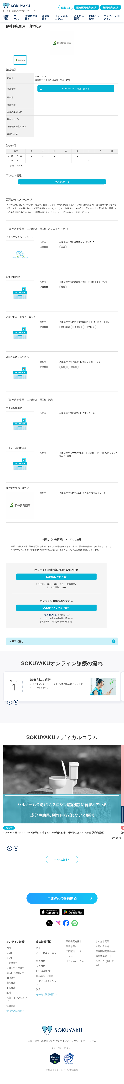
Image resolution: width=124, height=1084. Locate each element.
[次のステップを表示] (16, 702)
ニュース (16, 17)
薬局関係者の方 (111, 7)
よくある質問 (79, 17)
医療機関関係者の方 (86, 7)
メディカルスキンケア (46, 982)
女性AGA (40, 966)
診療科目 (6, 17)
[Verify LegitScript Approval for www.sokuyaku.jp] (55, 1058)
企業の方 (65, 7)
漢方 (38, 989)
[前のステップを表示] (9, 702)
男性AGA (40, 961)
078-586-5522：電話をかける (76, 88)
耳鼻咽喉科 (12, 962)
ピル (38, 947)
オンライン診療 (15, 941)
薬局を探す (46, 17)
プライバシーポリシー (62, 1047)
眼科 (8, 992)
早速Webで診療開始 (62, 898)
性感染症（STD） (45, 976)
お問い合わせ (94, 17)
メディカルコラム (61, 17)
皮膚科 (9, 952)
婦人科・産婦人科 (15, 972)
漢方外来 (11, 982)
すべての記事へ (62, 859)
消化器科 (11, 977)
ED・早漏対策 (43, 971)
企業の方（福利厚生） (105, 963)
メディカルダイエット (46, 954)
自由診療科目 (44, 941)
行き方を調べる (62, 181)
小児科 (9, 957)
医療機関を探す (31, 17)
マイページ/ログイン (112, 17)
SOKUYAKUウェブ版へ (56, 608)
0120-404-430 (58, 577)
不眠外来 (11, 987)
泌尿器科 (11, 1005)
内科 (8, 947)
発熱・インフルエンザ (16, 999)
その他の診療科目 (45, 994)
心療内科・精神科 (15, 967)
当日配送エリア (74, 951)
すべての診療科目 (15, 1010)
